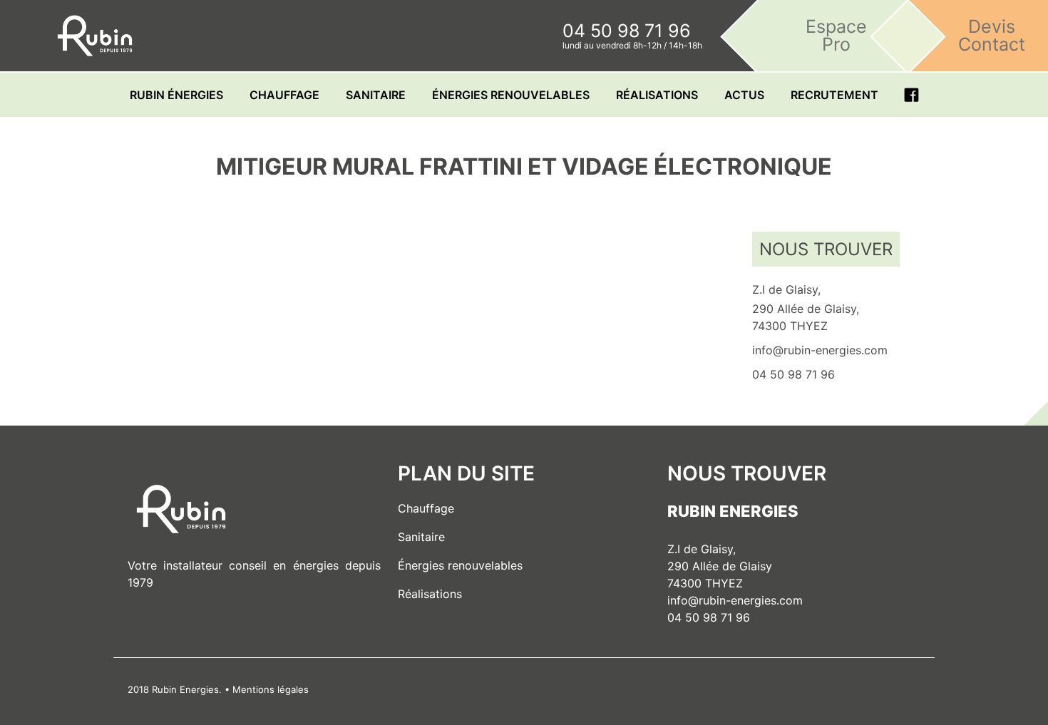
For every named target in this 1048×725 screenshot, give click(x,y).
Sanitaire (376, 95)
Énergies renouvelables (460, 565)
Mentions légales (270, 689)
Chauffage (284, 95)
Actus (744, 95)
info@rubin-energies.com (735, 600)
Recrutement (834, 95)
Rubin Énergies (176, 95)
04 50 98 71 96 (708, 617)
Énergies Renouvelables (511, 95)
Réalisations (657, 95)
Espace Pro (836, 35)
